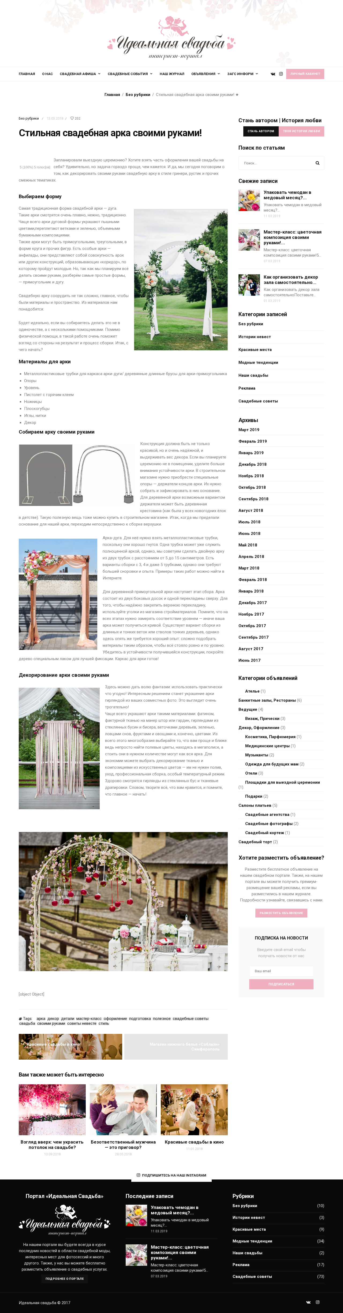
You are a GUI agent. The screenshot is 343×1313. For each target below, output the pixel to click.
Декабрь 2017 (252, 602)
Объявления (203, 74)
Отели (251, 773)
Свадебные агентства (267, 814)
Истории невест (254, 336)
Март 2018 (248, 568)
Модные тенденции (258, 362)
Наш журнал (172, 74)
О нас (47, 74)
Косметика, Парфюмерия (270, 736)
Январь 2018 (251, 591)
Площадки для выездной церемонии (282, 782)
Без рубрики (29, 118)
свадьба (27, 1023)
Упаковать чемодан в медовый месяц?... (287, 195)
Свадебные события (128, 74)
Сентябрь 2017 (253, 637)
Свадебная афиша (78, 74)
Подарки (253, 796)
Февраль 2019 (252, 441)
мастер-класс (89, 1018)
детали (67, 1018)
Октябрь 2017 (252, 625)
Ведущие (247, 709)
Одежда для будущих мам (272, 764)
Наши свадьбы (253, 375)
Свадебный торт (255, 841)
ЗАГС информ (240, 74)
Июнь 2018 (249, 533)
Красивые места (255, 349)
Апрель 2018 (251, 556)
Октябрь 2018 (252, 487)
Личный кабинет (305, 74)
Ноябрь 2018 (251, 476)
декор (53, 1018)
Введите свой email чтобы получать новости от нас (281, 952)
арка (41, 1018)
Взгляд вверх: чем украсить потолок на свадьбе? (52, 1144)
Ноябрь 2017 (251, 614)
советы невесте (81, 1023)
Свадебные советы (258, 401)
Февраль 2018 (252, 579)
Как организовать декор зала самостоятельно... (291, 279)
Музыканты (256, 755)
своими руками (51, 1023)
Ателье (252, 691)
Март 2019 (248, 429)
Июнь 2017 (249, 660)
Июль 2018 (249, 522)
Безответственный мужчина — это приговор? (123, 1144)
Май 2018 (247, 545)
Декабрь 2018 (252, 464)
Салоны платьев (254, 805)
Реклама (246, 388)
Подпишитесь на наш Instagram (174, 1175)
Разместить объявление (281, 913)
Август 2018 (250, 510)
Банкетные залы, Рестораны (267, 700)
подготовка (140, 1018)
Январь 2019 (251, 452)
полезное (162, 1018)
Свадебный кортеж (264, 832)
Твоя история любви (301, 131)
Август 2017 (250, 648)
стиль (104, 1023)
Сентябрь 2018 (253, 499)
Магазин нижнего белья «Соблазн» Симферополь (185, 1047)
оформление (115, 1018)
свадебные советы (190, 1018)
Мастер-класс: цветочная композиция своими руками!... (293, 237)
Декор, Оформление (258, 727)
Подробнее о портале (65, 1279)
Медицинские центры (267, 746)
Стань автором (261, 131)
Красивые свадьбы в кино (53, 1044)
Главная (27, 74)
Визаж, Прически (262, 718)
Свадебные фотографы (269, 823)
